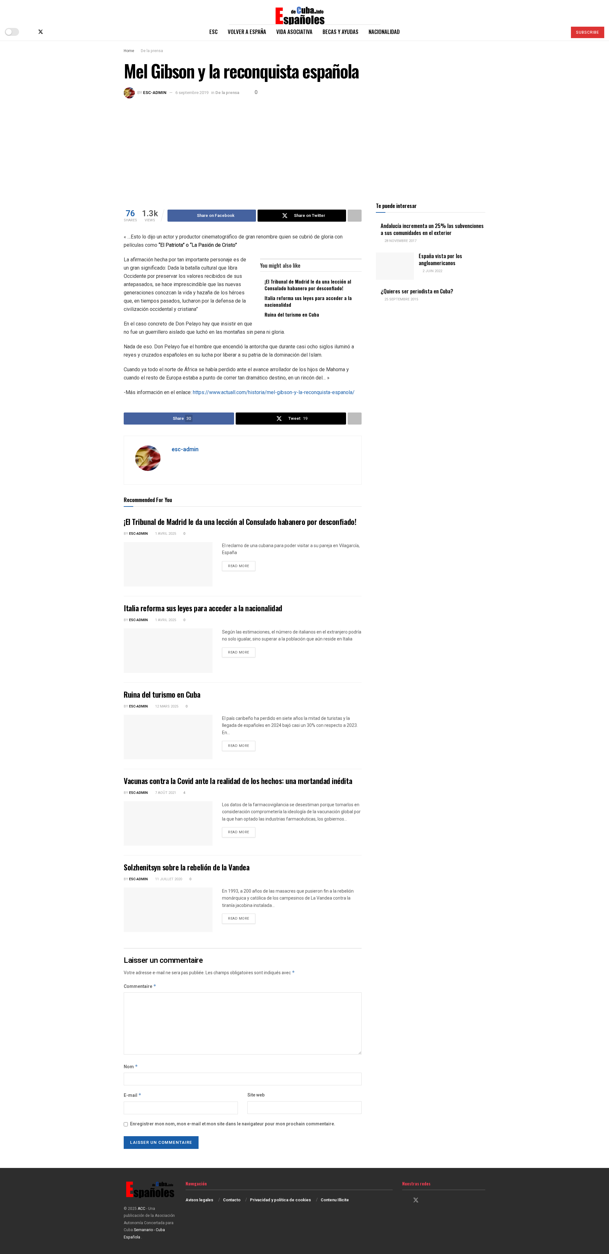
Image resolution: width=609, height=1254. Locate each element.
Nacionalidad (384, 32)
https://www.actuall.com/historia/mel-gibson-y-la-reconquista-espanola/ (274, 392)
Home (129, 51)
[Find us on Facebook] (30, 32)
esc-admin (155, 93)
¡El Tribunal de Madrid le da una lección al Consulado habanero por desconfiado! (308, 285)
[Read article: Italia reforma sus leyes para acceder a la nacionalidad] (168, 650)
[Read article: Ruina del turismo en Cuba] (168, 737)
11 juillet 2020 (168, 879)
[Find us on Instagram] (51, 32)
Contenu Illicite (335, 1200)
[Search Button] (559, 32)
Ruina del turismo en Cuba (292, 314)
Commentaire (140, 986)
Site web (256, 1095)
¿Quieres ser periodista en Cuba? (417, 291)
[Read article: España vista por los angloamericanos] (395, 266)
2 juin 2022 (432, 271)
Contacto (231, 1200)
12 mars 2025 (166, 706)
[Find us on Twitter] (40, 32)
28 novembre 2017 (399, 241)
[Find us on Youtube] (61, 32)
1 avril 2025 (165, 533)
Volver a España (247, 32)
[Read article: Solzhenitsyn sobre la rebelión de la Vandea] (168, 910)
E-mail (132, 1095)
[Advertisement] (304, 146)
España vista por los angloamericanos (440, 259)
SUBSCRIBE (587, 32)
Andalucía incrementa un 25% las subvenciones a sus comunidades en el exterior (432, 229)
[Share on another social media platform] (355, 216)
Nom (131, 1066)
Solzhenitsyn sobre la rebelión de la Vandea (186, 867)
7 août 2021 (165, 792)
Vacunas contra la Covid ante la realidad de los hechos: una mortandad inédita (238, 780)
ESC (213, 32)
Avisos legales (199, 1200)
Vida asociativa (294, 32)
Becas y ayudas (340, 32)
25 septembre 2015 (400, 299)
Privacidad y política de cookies (280, 1200)
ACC (141, 1208)
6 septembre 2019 (191, 93)
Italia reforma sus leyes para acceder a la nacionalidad (308, 301)
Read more (241, 566)
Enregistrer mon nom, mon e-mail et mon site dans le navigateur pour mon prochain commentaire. (232, 1124)
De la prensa (152, 51)
